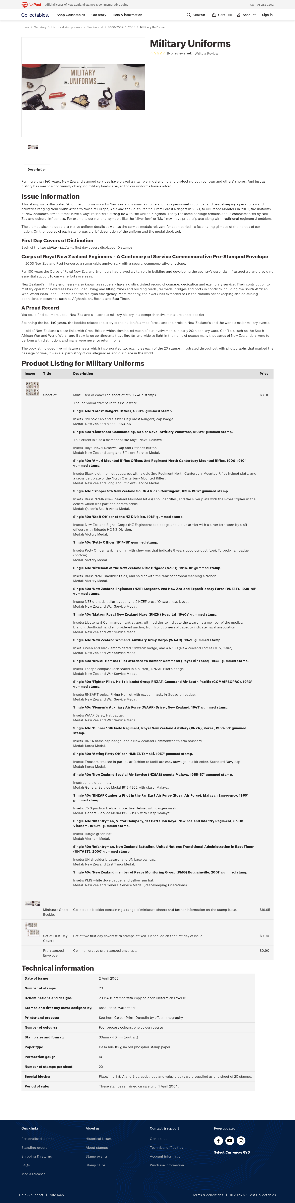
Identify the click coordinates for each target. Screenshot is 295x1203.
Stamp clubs (96, 1165)
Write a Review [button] (206, 53)
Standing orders (34, 1147)
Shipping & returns (36, 1156)
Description (37, 169)
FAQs (25, 1165)
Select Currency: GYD (232, 1152)
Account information (166, 1156)
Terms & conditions (207, 1195)
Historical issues (99, 1139)
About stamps (97, 1147)
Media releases (33, 1174)
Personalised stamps (37, 1139)
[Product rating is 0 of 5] (158, 53)
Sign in (267, 15)
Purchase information (167, 1165)
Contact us (158, 1139)
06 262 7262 (265, 4)
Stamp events (97, 1156)
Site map (57, 1195)
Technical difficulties (166, 1147)
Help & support (31, 1195)
